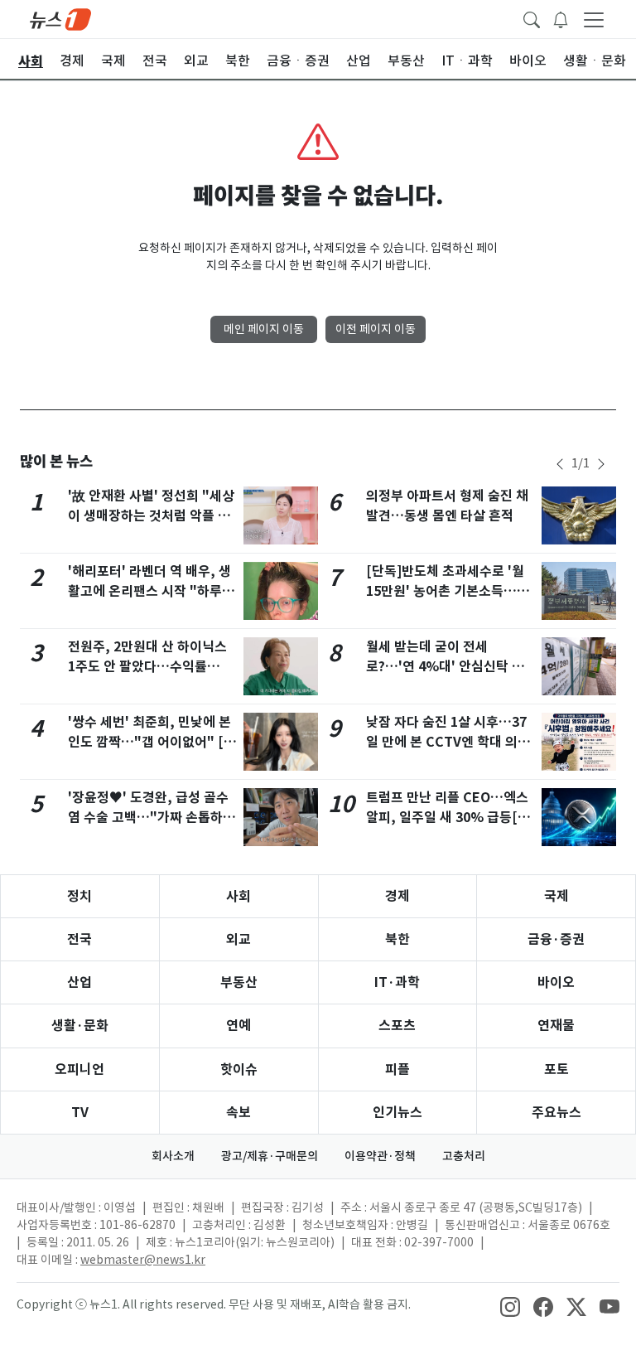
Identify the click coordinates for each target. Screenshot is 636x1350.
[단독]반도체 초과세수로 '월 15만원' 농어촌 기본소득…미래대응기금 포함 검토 (447, 591)
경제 (397, 896)
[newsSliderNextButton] (601, 464)
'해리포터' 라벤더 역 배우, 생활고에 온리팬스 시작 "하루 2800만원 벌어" (149, 591)
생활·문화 (79, 1025)
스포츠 (397, 1025)
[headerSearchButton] (531, 18)
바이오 (556, 982)
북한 (397, 939)
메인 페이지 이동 (264, 329)
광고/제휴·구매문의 (269, 1156)
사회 (238, 896)
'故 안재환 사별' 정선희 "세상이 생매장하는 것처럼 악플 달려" (151, 515)
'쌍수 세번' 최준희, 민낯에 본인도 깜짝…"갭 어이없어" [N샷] (150, 742)
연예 (238, 1025)
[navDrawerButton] (593, 19)
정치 (79, 896)
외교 (238, 939)
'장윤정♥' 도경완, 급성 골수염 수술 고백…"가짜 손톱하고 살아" (151, 817)
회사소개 (173, 1156)
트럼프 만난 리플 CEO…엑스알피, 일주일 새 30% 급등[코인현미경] (448, 817)
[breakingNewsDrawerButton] (560, 18)
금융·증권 (556, 939)
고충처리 (463, 1156)
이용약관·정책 (380, 1156)
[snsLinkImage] (510, 1306)
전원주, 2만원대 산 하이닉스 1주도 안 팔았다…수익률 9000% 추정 (147, 666)
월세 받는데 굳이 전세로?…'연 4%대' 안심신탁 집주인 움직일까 (445, 666)
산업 (79, 982)
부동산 (239, 982)
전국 (79, 939)
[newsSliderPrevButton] (559, 464)
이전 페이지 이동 (375, 329)
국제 (556, 896)
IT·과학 (397, 982)
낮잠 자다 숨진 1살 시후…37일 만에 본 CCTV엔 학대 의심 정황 (448, 742)
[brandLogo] (60, 18)
